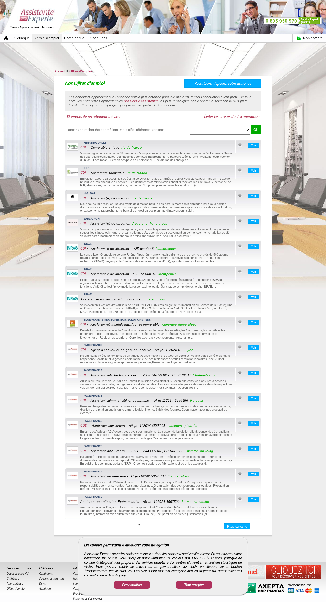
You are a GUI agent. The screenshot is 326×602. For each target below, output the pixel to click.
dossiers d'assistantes (142, 101)
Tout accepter (194, 585)
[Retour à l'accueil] (6, 38)
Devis (42, 583)
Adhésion (45, 588)
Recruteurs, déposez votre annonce (223, 83)
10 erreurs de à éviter (93, 117)
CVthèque (22, 38)
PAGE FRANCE (93, 345)
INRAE (88, 243)
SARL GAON (92, 218)
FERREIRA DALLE (95, 142)
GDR (86, 168)
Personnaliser (132, 585)
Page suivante (237, 526)
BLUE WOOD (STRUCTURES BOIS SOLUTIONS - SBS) (118, 319)
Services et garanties (52, 578)
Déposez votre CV (18, 573)
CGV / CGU (200, 558)
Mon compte (313, 38)
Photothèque (74, 38)
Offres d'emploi (47, 38)
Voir (253, 145)
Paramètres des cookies (87, 598)
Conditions (98, 38)
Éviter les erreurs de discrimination (232, 117)
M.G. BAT (89, 193)
